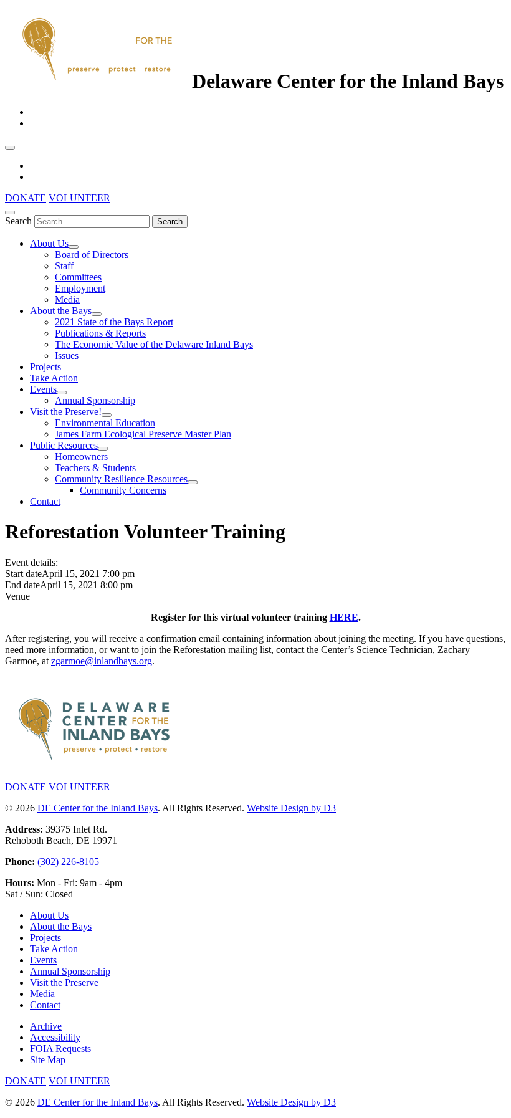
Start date (23, 573)
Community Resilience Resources (121, 479)
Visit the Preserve (64, 982)
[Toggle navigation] (10, 148)
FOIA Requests (60, 1048)
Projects (45, 366)
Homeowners (81, 456)
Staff (64, 265)
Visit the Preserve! (66, 411)
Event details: (31, 562)
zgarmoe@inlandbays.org (101, 661)
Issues (67, 355)
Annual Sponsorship (95, 400)
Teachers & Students (95, 467)
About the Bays (61, 310)
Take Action (54, 378)
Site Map (47, 1059)
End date (22, 585)
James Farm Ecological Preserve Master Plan (143, 434)
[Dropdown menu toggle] (74, 247)
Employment (80, 288)
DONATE (25, 198)
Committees (78, 277)
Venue (17, 596)
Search (18, 221)
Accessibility (55, 1037)
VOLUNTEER (79, 198)
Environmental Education (105, 423)
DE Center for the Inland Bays (97, 808)
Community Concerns (123, 490)
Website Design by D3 (291, 808)
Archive (46, 1026)
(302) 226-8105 (68, 861)
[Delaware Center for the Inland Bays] (98, 81)
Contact (45, 501)
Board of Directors (91, 254)
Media (67, 299)
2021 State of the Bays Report (114, 322)
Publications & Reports (100, 333)
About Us (49, 243)
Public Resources (64, 445)
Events (43, 389)
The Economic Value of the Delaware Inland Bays (154, 344)
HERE (344, 617)
